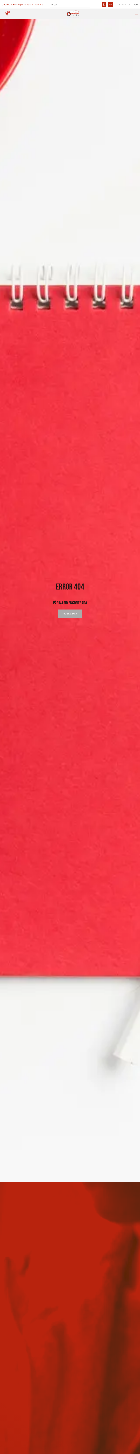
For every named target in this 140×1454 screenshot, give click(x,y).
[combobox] (70, 4)
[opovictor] (73, 13)
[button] (136, 14)
